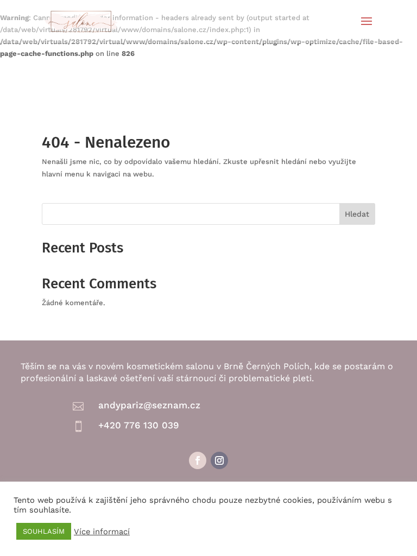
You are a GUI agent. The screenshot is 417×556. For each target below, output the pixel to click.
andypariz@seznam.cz (149, 405)
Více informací (102, 531)
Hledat (357, 214)
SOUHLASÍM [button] (44, 531)
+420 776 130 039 (138, 425)
